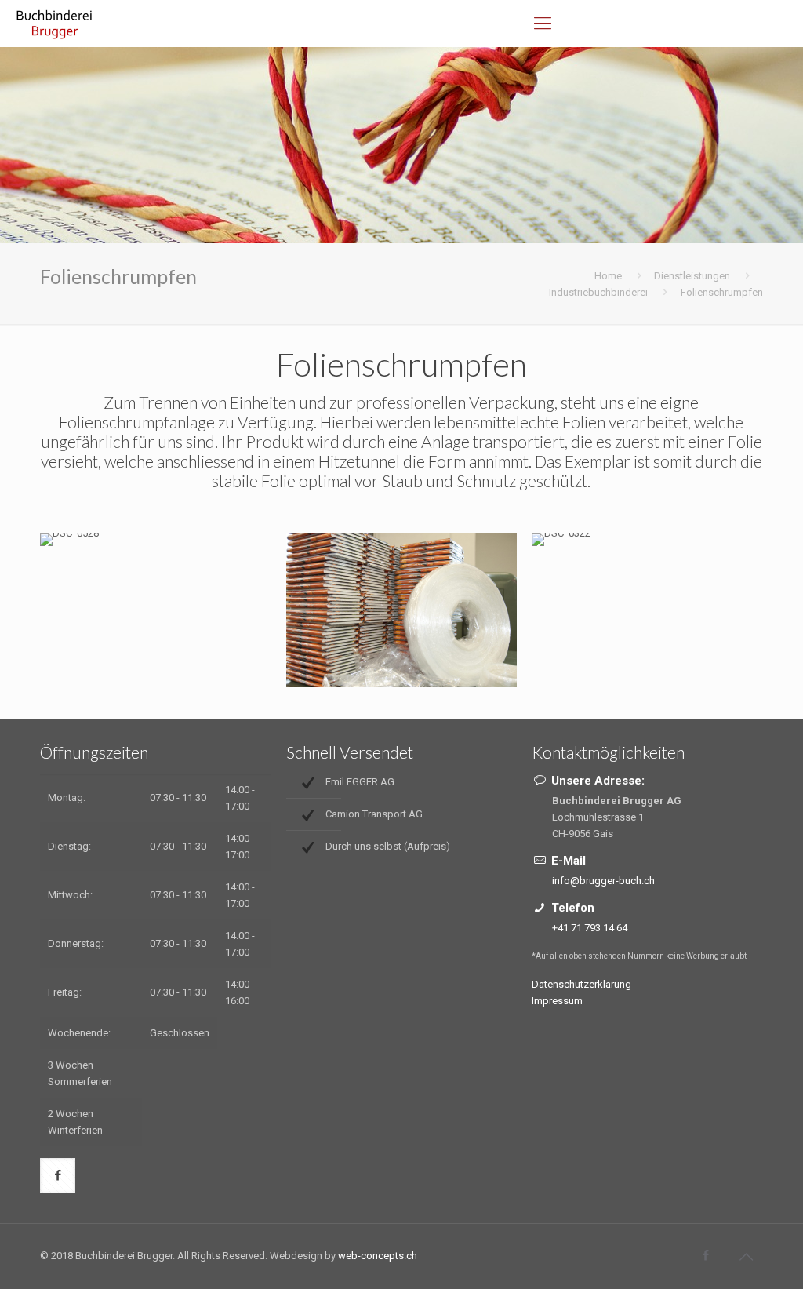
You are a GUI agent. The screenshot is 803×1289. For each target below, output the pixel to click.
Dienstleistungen (692, 276)
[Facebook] (706, 1255)
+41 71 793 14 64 (589, 928)
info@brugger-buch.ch (603, 881)
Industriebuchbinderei (598, 292)
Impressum (557, 1001)
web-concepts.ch (377, 1256)
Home (608, 276)
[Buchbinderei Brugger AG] (55, 23)
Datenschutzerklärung (581, 984)
